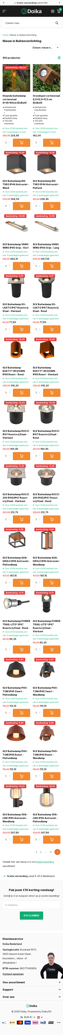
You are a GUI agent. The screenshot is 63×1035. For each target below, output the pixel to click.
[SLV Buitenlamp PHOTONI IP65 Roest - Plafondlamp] (16, 733)
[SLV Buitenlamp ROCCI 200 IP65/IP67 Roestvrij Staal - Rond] (46, 476)
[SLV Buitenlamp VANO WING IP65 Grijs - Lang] (46, 226)
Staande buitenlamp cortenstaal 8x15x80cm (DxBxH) (14, 99)
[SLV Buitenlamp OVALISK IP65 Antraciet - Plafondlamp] (46, 797)
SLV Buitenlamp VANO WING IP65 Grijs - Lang (46, 246)
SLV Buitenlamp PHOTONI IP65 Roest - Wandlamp (45, 754)
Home (5, 35)
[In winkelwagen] (21, 143)
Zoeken (56, 23)
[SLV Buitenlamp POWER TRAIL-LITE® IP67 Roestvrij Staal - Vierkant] (46, 603)
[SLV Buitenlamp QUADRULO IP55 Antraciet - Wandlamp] (46, 540)
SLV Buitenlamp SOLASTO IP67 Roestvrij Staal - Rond (45, 308)
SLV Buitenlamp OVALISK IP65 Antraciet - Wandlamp (15, 818)
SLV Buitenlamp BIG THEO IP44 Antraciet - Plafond (46, 184)
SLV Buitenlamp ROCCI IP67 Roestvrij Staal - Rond (46, 434)
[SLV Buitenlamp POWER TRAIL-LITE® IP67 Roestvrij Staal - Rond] (16, 603)
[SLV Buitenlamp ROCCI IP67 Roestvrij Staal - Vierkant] (16, 413)
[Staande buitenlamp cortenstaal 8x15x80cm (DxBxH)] (16, 78)
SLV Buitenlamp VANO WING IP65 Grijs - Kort (16, 246)
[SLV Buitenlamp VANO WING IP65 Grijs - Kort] (16, 226)
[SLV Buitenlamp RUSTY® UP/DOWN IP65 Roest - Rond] (16, 350)
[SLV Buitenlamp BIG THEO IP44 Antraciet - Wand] (16, 163)
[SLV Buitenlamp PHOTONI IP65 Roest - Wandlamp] (46, 733)
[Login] (52, 11)
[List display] (59, 58)
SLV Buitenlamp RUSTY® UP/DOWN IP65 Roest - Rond (14, 371)
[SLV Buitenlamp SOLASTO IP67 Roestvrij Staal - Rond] (46, 286)
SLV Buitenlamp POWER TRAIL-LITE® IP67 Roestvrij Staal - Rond (16, 624)
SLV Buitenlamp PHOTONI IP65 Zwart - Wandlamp (45, 691)
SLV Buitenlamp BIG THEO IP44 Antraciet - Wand (16, 184)
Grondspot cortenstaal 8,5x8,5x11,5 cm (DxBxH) (46, 99)
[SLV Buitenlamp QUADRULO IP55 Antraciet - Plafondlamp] (16, 540)
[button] (3, 3)
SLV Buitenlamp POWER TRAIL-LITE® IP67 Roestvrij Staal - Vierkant (46, 626)
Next (57, 852)
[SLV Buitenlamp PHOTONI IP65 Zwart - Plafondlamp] (16, 670)
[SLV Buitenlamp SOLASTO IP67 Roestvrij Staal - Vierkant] (16, 286)
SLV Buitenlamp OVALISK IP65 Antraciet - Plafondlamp (45, 818)
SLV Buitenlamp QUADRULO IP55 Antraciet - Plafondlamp (16, 561)
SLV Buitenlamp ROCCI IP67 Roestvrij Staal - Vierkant (16, 434)
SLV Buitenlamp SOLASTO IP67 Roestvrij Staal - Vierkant (15, 308)
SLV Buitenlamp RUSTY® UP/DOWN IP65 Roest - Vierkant (45, 371)
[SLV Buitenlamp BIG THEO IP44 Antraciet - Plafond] (46, 163)
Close (31, 982)
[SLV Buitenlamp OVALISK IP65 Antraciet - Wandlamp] (16, 797)
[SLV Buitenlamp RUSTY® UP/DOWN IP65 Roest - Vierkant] (46, 350)
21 (51, 852)
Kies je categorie (4, 11)
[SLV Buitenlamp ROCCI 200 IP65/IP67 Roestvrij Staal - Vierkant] (16, 476)
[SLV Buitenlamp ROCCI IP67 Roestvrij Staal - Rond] (46, 413)
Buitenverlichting (45, 861)
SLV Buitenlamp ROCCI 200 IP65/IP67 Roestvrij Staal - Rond (46, 498)
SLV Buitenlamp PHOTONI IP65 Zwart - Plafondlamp (15, 691)
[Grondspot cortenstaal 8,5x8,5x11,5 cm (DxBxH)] (46, 78)
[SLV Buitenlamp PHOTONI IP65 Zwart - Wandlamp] (46, 670)
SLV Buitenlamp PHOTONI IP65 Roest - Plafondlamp (15, 754)
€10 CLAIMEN (32, 915)
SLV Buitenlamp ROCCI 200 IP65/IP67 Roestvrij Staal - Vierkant (16, 498)
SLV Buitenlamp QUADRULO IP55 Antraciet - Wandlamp (46, 561)
